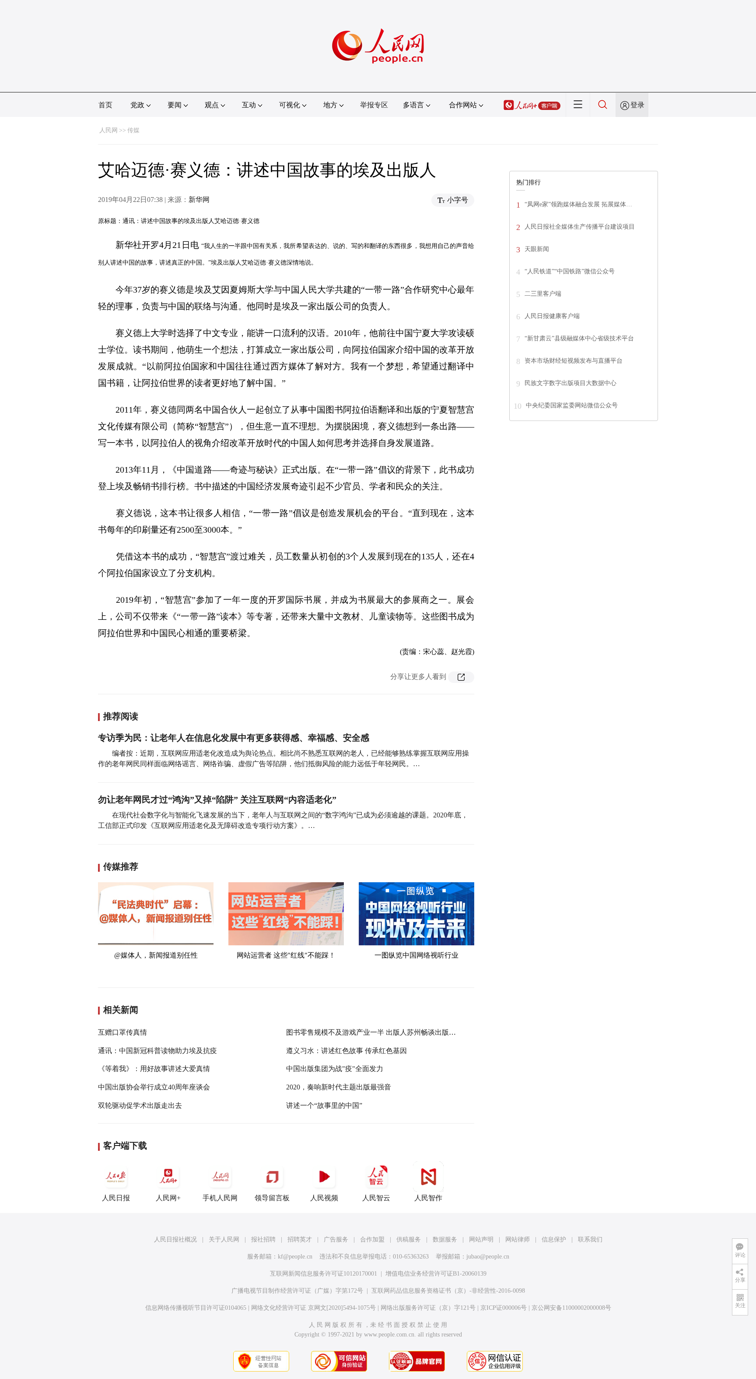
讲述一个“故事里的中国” (324, 1105)
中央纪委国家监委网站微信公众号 (572, 405)
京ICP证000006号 (503, 1308)
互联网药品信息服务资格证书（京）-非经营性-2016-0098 (448, 1290)
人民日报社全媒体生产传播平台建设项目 (580, 226)
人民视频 (324, 1198)
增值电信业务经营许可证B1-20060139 (435, 1273)
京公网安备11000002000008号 (571, 1308)
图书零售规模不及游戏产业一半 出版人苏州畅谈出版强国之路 (381, 1032)
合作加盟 (372, 1239)
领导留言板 (272, 1198)
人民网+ (168, 1198)
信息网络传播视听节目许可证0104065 (195, 1308)
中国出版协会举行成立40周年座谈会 (154, 1087)
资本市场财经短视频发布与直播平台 (574, 360)
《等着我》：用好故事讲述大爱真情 (154, 1068)
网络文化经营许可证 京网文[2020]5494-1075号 (313, 1308)
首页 (105, 105)
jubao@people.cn (487, 1256)
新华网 (199, 199)
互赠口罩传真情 (122, 1032)
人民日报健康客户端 (552, 316)
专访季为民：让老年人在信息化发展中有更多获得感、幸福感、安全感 (233, 738)
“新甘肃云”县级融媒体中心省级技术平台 (579, 338)
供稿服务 (408, 1239)
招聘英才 (299, 1239)
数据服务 (445, 1239)
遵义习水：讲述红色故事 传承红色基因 (346, 1050)
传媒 (133, 130)
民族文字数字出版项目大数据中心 (570, 383)
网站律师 (517, 1239)
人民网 (108, 130)
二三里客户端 (543, 293)
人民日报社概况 (175, 1239)
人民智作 (428, 1198)
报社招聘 (263, 1239)
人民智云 (376, 1198)
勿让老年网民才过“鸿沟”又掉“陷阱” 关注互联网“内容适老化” (217, 799)
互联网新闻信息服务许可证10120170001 (323, 1273)
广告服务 (336, 1239)
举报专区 (374, 105)
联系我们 (590, 1239)
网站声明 (481, 1239)
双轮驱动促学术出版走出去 (140, 1105)
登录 (637, 105)
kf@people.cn (295, 1256)
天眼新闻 (537, 249)
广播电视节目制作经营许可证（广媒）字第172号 (297, 1290)
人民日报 (116, 1198)
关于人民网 (224, 1239)
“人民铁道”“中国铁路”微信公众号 (570, 271)
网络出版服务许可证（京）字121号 (428, 1308)
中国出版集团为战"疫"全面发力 (334, 1068)
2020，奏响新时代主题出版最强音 (338, 1087)
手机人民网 (220, 1198)
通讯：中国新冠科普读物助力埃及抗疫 (157, 1050)
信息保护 (554, 1239)
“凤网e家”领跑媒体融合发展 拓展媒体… (578, 204)
